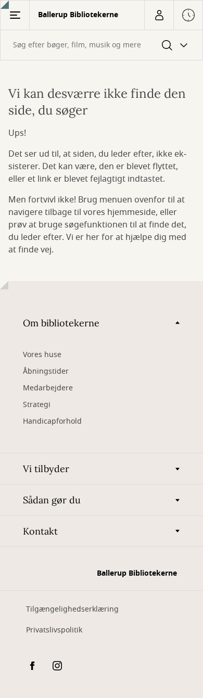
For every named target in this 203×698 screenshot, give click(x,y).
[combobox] (101, 45)
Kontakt (40, 531)
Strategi (36, 404)
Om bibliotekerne (61, 323)
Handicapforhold (52, 421)
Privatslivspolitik (54, 630)
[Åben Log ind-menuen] (158, 15)
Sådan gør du (52, 500)
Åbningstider (46, 371)
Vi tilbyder (46, 469)
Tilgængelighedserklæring (72, 609)
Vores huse (42, 354)
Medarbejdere (48, 388)
